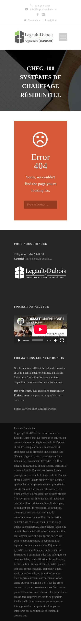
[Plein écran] (62, 340)
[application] (40, 329)
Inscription (51, 20)
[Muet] (56, 340)
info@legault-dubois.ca (39, 258)
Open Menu (63, 37)
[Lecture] (19, 340)
